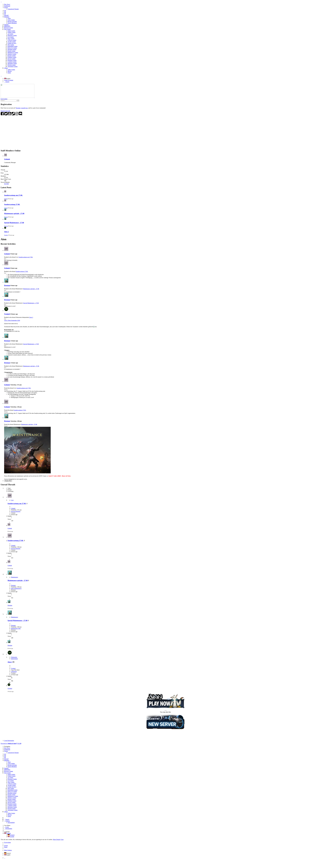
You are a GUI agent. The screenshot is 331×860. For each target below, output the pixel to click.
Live (12, 500)
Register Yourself (5, 111)
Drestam (6, 217)
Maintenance (14, 577)
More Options (8, 850)
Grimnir (7, 159)
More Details (56, 839)
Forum (6, 845)
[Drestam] (6, 282)
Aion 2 (6, 232)
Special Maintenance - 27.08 (14, 223)
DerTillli (6, 184)
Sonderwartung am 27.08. (13, 195)
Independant (14, 658)
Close (62, 839)
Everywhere (4, 99)
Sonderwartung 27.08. (12, 204)
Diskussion (14, 657)
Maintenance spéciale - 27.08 (14, 213)
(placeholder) (11, 822)
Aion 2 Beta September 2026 (12, 320)
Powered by (11, 743)
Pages (5, 847)
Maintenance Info (16, 628)
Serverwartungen (15, 511)
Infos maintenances (16, 588)
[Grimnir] (6, 250)
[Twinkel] (6, 310)
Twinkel (6, 235)
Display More (8, 480)
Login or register (8, 80)
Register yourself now (22, 108)
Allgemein (14, 671)
